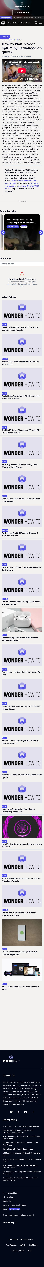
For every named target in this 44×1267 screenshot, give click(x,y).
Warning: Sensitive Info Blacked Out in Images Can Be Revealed (20, 1179)
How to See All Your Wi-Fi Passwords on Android (21, 1126)
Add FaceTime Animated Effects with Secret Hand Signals (21, 1154)
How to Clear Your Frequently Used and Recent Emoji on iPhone (20, 1166)
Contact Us (7, 1201)
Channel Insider (18, 1251)
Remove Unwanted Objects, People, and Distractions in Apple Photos (18, 1131)
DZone (30, 1251)
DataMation (33, 1245)
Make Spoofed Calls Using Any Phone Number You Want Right (22, 1173)
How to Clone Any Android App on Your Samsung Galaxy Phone (21, 1137)
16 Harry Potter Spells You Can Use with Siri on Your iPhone (20, 1144)
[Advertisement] (22, 1027)
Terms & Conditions (10, 1193)
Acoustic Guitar (22, 12)
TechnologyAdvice (26, 1239)
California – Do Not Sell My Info (14, 1205)
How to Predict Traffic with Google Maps (18, 1149)
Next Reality (28, 18)
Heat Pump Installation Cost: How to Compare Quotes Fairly (18, 810)
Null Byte (38, 18)
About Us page (17, 1104)
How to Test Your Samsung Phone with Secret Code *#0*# (22, 1160)
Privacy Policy (8, 1197)
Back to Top (8, 1222)
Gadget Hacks (17, 18)
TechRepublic (11, 1245)
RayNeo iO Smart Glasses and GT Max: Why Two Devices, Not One (21, 431)
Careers (11, 1209)
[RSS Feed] (33, 1112)
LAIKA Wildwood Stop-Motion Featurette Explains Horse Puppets (20, 328)
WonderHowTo (6, 18)
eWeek (22, 1245)
